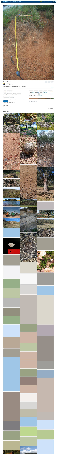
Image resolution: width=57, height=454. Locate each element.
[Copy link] (36, 101)
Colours (20, 1)
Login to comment (50, 108)
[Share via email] (34, 101)
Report (53, 87)
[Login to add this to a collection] (53, 82)
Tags (17, 1)
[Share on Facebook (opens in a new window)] (29, 101)
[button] (55, 1)
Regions (14, 1)
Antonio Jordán (8, 83)
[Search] (2, 2)
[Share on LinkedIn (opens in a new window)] (31, 101)
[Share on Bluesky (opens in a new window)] (33, 101)
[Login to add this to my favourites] (51, 82)
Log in (54, 1)
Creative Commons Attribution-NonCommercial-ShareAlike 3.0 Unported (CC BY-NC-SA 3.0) (15, 99)
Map (16, 1)
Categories (10, 1)
